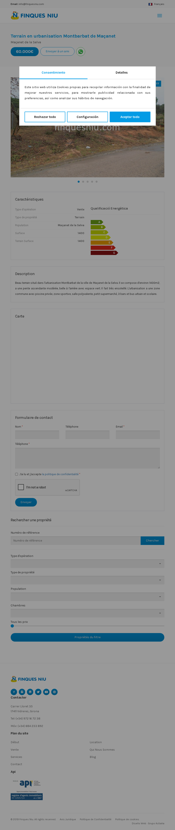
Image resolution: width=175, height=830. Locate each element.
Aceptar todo (130, 117)
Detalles (122, 72)
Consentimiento (53, 72)
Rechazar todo (45, 117)
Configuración (87, 117)
